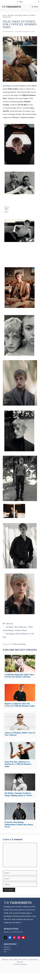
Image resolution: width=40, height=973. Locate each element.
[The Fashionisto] (11, 7)
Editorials (10, 15)
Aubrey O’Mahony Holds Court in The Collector (20, 733)
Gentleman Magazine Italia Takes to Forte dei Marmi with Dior (19, 675)
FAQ (5, 951)
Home (4, 15)
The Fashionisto (8, 31)
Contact (7, 947)
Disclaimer (5, 959)
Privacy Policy (13, 959)
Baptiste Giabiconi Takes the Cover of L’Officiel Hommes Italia (20, 704)
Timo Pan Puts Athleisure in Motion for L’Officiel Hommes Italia (18, 764)
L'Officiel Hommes (18, 644)
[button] (39, 2)
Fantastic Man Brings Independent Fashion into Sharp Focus (19, 824)
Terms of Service (24, 959)
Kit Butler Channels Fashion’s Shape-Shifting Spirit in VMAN (18, 794)
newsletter (17, 932)
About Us (7, 949)
